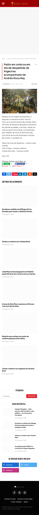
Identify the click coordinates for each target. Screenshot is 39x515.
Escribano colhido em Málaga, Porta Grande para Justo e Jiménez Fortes (17, 210)
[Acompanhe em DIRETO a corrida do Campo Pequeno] (7, 449)
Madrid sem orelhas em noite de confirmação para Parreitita (15, 337)
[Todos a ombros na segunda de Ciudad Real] (19, 355)
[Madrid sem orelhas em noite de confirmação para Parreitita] (19, 323)
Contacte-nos (10, 499)
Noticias (34, 84)
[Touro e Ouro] (19, 3)
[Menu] (3, 3)
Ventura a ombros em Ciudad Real (16, 242)
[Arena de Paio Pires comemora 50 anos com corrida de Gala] (19, 290)
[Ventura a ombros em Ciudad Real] (19, 228)
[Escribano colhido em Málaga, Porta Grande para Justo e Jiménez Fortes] (19, 196)
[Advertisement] (19, 30)
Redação (6, 84)
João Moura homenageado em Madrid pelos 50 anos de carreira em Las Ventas (18, 273)
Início (3, 58)
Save (16, 174)
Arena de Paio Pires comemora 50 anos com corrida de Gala (18, 305)
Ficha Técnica (16, 502)
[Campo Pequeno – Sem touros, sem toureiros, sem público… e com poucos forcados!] (7, 412)
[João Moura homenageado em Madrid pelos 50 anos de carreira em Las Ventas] (19, 258)
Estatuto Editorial (25, 499)
